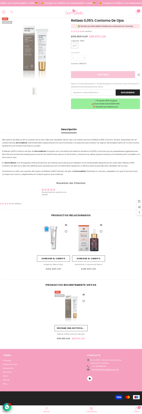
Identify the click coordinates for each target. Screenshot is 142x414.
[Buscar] (11, 12)
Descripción (69, 129)
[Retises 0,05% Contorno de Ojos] (71, 307)
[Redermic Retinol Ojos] (53, 237)
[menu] (3, 12)
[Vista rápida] (66, 225)
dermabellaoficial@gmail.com (105, 369)
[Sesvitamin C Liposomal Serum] (88, 237)
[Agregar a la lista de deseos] (66, 231)
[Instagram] (89, 378)
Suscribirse (128, 92)
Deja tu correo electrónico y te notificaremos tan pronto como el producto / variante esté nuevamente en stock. (105, 85)
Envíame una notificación (72, 328)
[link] (46, 409)
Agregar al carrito (53, 258)
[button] (76, 31)
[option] (34, 50)
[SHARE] (137, 74)
